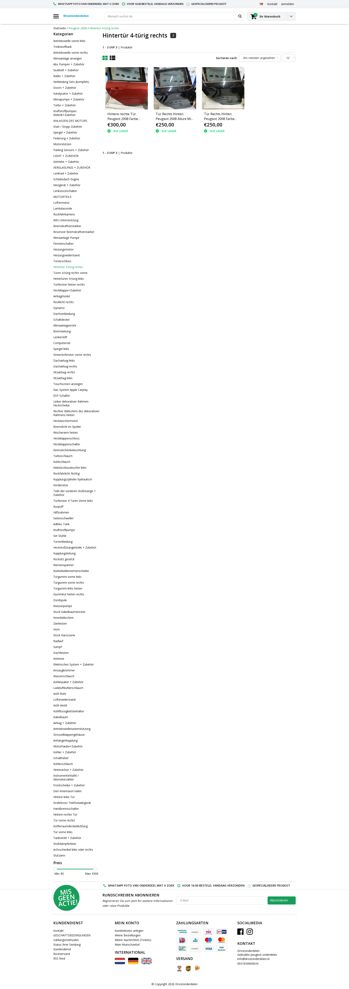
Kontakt (58, 931)
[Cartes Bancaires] (195, 932)
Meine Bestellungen (128, 935)
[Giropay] (221, 932)
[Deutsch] (261, 4)
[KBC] (195, 940)
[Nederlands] (120, 963)
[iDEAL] (182, 940)
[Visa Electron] (221, 948)
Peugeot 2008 (77, 28)
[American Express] (182, 932)
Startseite (59, 28)
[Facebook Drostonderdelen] (240, 933)
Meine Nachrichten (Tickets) (133, 940)
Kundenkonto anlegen (129, 931)
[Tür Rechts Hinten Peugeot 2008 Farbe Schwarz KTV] (223, 88)
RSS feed (59, 958)
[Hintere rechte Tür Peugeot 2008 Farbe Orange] (126, 88)
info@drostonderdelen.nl (253, 959)
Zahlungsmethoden (66, 940)
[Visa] (208, 948)
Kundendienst (62, 949)
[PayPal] (195, 948)
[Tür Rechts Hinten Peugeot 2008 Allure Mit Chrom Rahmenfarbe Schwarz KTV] (175, 88)
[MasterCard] (221, 940)
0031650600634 (247, 963)
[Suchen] (240, 16)
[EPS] (208, 932)
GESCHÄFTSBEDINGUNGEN (71, 935)
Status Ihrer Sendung (67, 944)
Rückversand (61, 954)
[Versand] (179, 968)
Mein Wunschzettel (127, 944)
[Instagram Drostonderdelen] (250, 933)
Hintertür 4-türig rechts (104, 28)
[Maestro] (208, 940)
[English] (146, 963)
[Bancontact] (182, 948)
